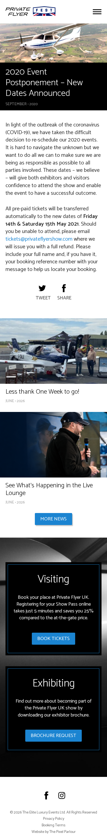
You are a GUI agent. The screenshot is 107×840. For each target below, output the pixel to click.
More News (53, 519)
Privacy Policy (53, 819)
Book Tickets (53, 639)
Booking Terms (53, 825)
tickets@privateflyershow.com (38, 239)
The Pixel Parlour (62, 832)
